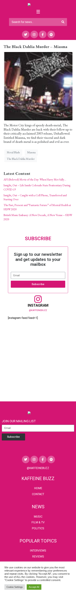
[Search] (63, 22)
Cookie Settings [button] (15, 587)
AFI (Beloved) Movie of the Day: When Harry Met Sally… (35, 179)
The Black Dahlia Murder (21, 159)
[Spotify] (51, 34)
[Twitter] (26, 34)
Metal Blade (13, 152)
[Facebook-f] (42, 34)
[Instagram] (34, 34)
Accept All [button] (34, 587)
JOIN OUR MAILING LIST (19, 421)
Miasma (31, 152)
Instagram (38, 305)
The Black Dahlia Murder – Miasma (35, 46)
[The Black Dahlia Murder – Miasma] (38, 86)
